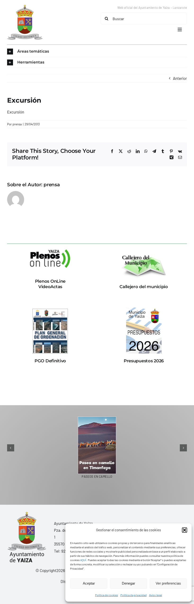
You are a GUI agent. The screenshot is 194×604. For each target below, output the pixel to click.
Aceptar (89, 583)
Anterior (180, 78)
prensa (17, 124)
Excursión (15, 111)
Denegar (128, 583)
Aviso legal (155, 595)
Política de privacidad (133, 595)
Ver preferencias (168, 583)
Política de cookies (106, 595)
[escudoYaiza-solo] (25, 6)
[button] (184, 530)
